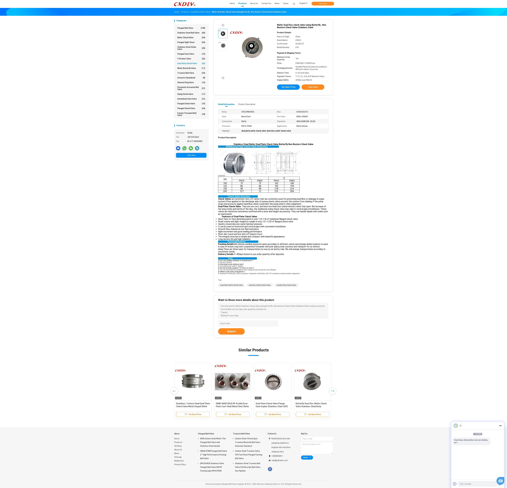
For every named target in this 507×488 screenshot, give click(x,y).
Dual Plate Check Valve (191, 63)
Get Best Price (288, 87)
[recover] (500, 484)
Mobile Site (179, 461)
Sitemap (178, 457)
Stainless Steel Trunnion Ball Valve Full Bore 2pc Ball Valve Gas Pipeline (247, 467)
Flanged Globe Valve (191, 104)
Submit (231, 331)
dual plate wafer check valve (231, 285)
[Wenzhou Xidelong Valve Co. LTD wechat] (191, 148)
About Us (178, 450)
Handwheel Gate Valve (191, 99)
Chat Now (323, 4)
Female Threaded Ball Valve (191, 114)
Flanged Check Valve (191, 108)
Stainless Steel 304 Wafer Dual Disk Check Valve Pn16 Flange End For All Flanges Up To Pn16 (312, 406)
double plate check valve (286, 285)
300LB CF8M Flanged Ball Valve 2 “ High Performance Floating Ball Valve (213, 454)
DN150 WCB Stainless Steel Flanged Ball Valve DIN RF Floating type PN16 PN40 (212, 467)
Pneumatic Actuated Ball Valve (191, 88)
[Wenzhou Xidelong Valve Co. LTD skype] (197, 148)
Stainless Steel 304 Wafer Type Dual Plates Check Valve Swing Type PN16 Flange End (271, 406)
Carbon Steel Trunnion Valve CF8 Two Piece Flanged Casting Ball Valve (248, 454)
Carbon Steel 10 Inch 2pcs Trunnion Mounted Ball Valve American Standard (247, 442)
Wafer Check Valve (191, 37)
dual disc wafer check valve (260, 285)
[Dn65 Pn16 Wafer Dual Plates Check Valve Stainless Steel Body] (192, 381)
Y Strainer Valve (191, 59)
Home (176, 439)
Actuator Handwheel (191, 78)
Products (178, 442)
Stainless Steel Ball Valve (191, 33)
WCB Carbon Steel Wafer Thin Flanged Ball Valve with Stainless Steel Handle (213, 442)
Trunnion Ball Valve (191, 73)
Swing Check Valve (191, 94)
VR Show (178, 446)
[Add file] (455, 484)
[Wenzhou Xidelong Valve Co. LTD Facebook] (270, 469)
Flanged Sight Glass (191, 42)
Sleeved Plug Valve (191, 82)
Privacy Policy (180, 464)
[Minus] (500, 425)
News (176, 453)
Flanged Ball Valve (191, 28)
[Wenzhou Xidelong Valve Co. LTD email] (178, 148)
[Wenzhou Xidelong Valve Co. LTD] (184, 4)
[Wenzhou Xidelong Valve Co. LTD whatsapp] (184, 148)
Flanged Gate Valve (191, 54)
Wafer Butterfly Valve (191, 68)
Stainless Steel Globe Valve (191, 48)
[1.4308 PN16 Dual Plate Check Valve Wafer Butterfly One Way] (232, 381)
